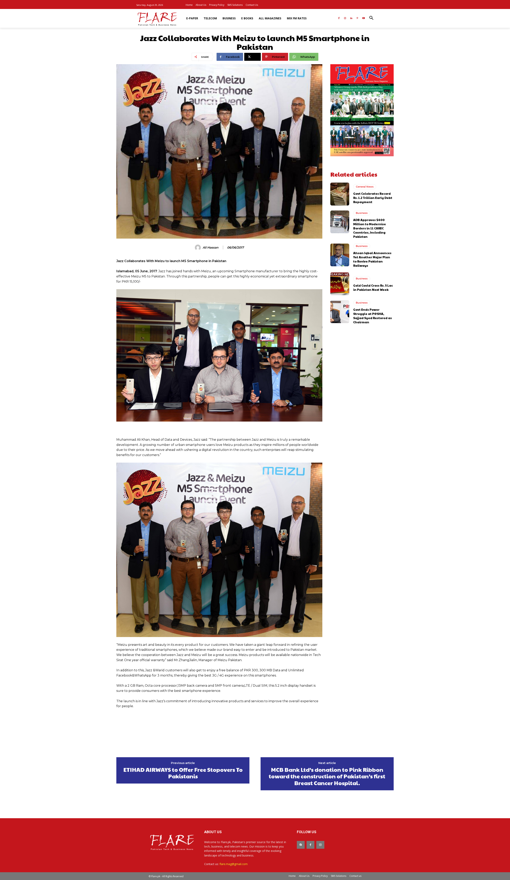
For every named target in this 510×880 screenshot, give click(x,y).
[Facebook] (339, 18)
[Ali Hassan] (198, 248)
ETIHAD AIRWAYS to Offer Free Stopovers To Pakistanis (183, 773)
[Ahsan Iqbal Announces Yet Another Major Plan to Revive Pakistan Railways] (339, 255)
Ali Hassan (210, 247)
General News (365, 186)
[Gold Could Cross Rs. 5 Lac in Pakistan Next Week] (339, 283)
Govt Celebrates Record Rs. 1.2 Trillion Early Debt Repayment (372, 197)
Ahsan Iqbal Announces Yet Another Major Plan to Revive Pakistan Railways (372, 259)
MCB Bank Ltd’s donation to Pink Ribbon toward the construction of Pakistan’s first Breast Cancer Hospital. (327, 776)
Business (362, 212)
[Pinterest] (357, 18)
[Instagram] (345, 18)
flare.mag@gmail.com (234, 864)
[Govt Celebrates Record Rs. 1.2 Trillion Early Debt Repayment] (339, 194)
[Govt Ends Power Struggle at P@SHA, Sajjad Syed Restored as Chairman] (339, 311)
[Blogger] (301, 845)
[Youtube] (363, 18)
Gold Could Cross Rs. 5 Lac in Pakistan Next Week (373, 287)
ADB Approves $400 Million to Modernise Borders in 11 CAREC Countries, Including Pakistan (369, 228)
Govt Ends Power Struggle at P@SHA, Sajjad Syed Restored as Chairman (372, 315)
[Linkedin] (351, 18)
